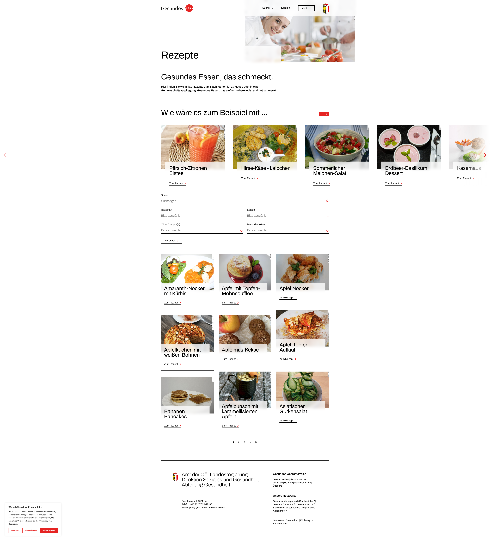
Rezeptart (166, 209)
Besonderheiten (256, 224)
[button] (202, 216)
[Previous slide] (321, 114)
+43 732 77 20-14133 (201, 504)
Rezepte (288, 482)
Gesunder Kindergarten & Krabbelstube (293, 501)
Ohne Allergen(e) (170, 224)
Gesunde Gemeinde (283, 504)
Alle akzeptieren (48, 530)
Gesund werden (298, 479)
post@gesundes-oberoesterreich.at (207, 507)
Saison (251, 209)
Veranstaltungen (302, 482)
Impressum (278, 520)
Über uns (277, 486)
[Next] (484, 155)
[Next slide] (326, 114)
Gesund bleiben (281, 479)
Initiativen (278, 482)
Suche (164, 195)
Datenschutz (292, 520)
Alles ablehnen (31, 530)
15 (256, 442)
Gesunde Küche (305, 504)
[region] (33, 519)
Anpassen (15, 530)
